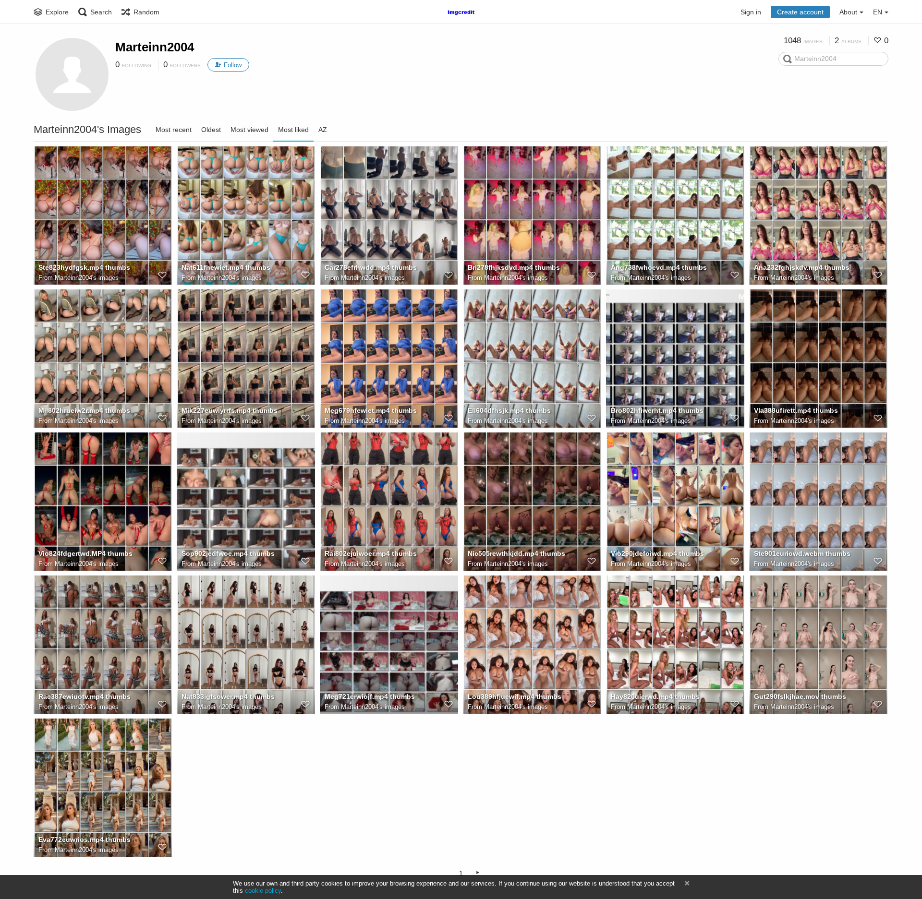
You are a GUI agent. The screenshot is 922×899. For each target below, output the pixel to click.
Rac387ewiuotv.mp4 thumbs (84, 696)
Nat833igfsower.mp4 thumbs (228, 696)
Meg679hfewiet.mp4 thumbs (371, 410)
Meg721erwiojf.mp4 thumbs (370, 696)
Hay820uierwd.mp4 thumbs (655, 696)
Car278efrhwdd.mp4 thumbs (371, 267)
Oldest (211, 129)
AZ (322, 129)
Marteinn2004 (154, 47)
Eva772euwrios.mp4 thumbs (84, 839)
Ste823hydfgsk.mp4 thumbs (84, 267)
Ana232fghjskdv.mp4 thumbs (801, 267)
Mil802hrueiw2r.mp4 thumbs (84, 410)
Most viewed (249, 129)
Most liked (293, 129)
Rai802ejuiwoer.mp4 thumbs (371, 553)
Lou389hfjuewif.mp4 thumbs (514, 696)
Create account (800, 12)
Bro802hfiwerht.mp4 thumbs (657, 410)
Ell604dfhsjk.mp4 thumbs (509, 410)
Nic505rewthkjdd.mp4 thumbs (516, 553)
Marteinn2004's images (87, 277)
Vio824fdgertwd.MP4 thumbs (85, 553)
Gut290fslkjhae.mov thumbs (800, 696)
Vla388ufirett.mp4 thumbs (796, 410)
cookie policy (263, 890)
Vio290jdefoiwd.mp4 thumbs (657, 553)
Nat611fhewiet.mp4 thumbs (226, 267)
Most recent (174, 129)
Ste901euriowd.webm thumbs (802, 553)
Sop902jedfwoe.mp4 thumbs (228, 553)
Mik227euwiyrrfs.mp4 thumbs (230, 410)
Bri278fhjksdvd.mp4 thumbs (514, 267)
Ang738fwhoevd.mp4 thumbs (659, 267)
